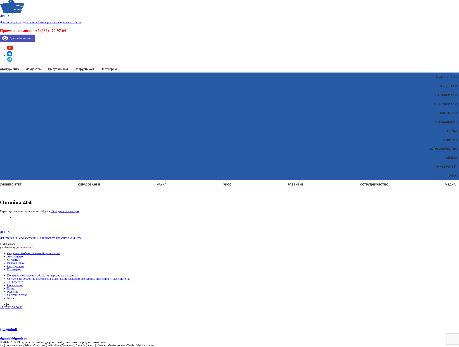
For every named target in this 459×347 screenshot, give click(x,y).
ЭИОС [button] (227, 184)
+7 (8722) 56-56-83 (11, 307)
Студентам (448, 86)
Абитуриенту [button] (9, 69)
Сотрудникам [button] (84, 69)
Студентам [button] (33, 69)
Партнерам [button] (109, 69)
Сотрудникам (445, 104)
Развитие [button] (296, 184)
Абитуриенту (446, 77)
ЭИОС (453, 175)
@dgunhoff (8, 329)
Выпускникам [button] (58, 69)
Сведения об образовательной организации (33, 253)
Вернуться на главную (65, 211)
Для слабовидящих (20, 38)
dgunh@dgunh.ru (13, 338)
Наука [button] (162, 184)
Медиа (451, 157)
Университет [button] (11, 184)
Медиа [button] (450, 184)
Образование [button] (89, 184)
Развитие (449, 139)
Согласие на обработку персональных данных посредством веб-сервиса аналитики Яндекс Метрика (68, 278)
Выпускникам (445, 95)
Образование (446, 122)
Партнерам (448, 113)
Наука (452, 130)
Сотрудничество (443, 148)
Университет (446, 166)
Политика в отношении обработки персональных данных (42, 275)
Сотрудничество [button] (374, 184)
